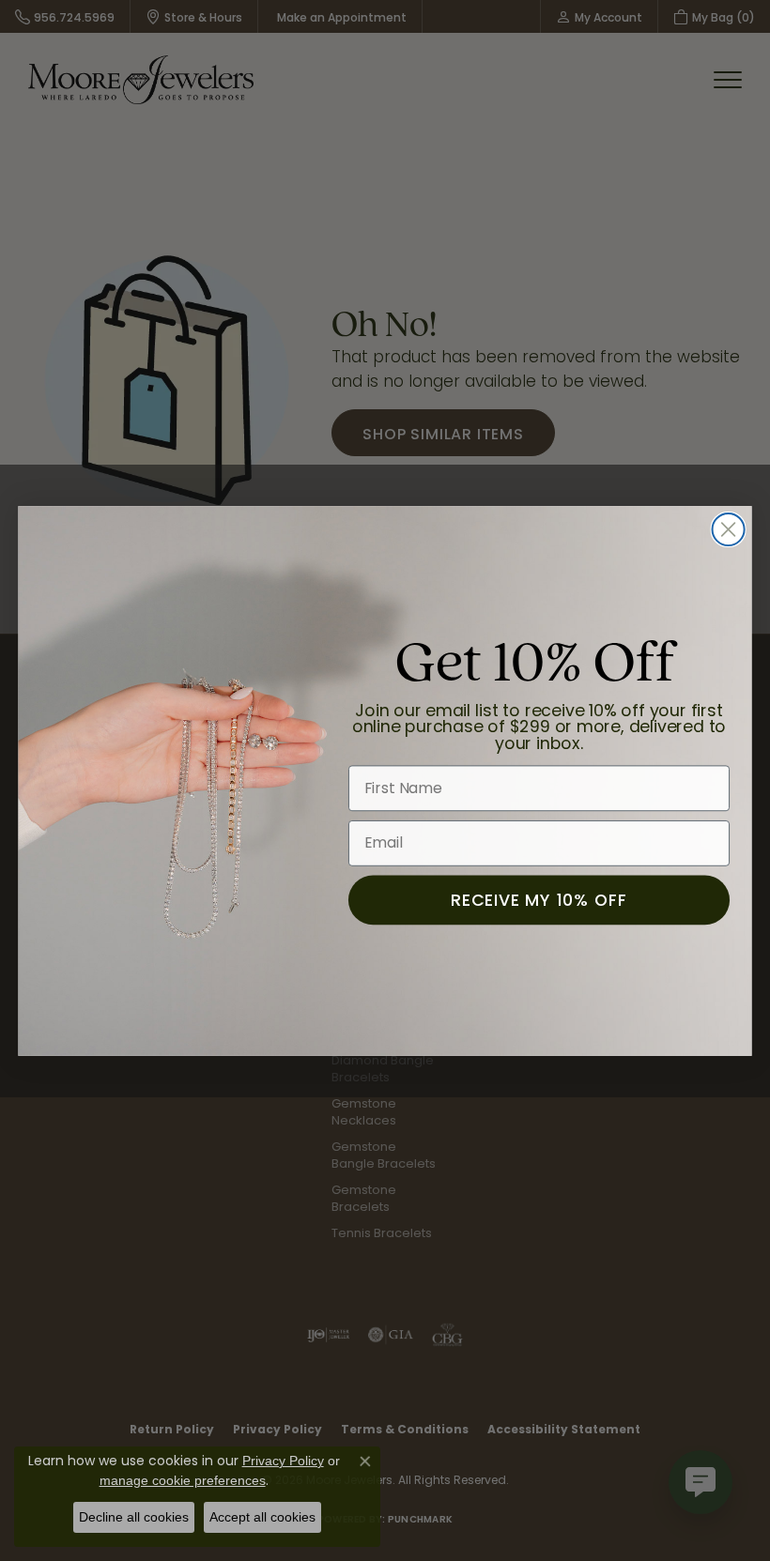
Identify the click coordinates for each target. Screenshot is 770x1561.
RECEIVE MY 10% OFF (538, 898)
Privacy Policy (283, 1460)
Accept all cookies (262, 1516)
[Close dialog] (729, 528)
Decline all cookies (134, 1516)
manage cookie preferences (183, 1480)
